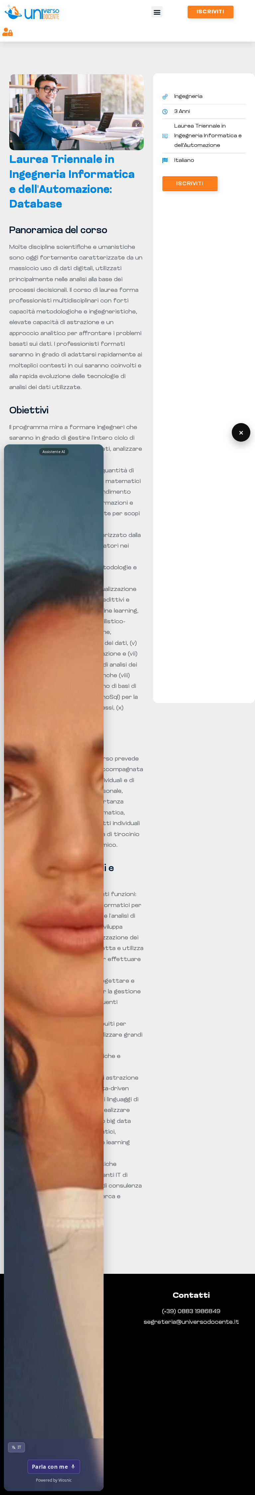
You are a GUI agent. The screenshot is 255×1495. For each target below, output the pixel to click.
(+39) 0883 (178, 1312)
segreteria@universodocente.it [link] (191, 1322)
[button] (156, 11)
